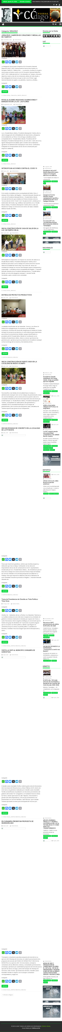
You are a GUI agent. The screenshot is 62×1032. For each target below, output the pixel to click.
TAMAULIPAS (14, 95)
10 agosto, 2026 (48, 217)
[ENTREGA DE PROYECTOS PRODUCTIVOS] (14, 300)
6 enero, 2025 (56, 474)
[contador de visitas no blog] (51, 37)
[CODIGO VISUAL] (31, 21)
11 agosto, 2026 (48, 191)
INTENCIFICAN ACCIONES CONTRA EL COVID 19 (19, 168)
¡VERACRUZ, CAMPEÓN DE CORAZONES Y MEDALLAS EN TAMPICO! (21, 36)
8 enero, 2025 (56, 396)
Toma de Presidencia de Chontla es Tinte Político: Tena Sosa (20, 600)
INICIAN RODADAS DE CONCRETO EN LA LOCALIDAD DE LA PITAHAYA (21, 429)
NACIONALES (54, 391)
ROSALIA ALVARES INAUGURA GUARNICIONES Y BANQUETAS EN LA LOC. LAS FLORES (19, 101)
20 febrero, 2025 (48, 372)
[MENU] (60, 24)
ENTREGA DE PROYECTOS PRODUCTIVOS (17, 295)
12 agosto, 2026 (48, 166)
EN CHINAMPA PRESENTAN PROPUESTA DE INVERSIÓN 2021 (17, 822)
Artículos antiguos (8, 995)
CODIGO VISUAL (15, 603)
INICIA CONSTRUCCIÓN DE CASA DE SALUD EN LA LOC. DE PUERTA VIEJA (20, 229)
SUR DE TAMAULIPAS (48, 447)
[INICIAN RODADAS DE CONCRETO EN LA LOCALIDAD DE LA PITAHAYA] (14, 435)
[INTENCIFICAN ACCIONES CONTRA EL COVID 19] (14, 174)
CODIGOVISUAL (17, 39)
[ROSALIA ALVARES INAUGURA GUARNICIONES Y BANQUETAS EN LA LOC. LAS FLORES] (14, 107)
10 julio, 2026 (56, 697)
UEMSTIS (19, 95)
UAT (44, 183)
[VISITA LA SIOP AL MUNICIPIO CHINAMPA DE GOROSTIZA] (14, 657)
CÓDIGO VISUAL (6, 95)
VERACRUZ (24, 95)
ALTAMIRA (46, 635)
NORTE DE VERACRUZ (8, 357)
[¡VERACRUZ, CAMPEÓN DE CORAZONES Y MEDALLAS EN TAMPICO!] (14, 42)
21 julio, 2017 (56, 640)
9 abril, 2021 (56, 424)
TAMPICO (52, 450)
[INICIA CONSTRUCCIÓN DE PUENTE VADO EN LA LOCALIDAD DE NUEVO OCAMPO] (14, 369)
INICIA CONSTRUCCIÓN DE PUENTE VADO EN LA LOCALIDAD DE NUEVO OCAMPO (19, 362)
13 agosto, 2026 (48, 676)
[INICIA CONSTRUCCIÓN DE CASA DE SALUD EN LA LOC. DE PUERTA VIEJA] (14, 235)
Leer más (4, 91)
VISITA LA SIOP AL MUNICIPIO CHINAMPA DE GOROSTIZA (18, 651)
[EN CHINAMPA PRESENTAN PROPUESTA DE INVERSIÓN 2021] (14, 828)
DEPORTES (46, 493)
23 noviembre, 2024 (49, 618)
